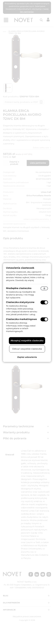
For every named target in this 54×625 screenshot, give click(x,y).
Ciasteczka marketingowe (21, 319)
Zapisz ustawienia (27, 357)
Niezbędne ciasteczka (18, 288)
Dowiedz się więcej (24, 280)
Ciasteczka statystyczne (20, 302)
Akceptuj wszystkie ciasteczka (27, 340)
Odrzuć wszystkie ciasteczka (27, 348)
